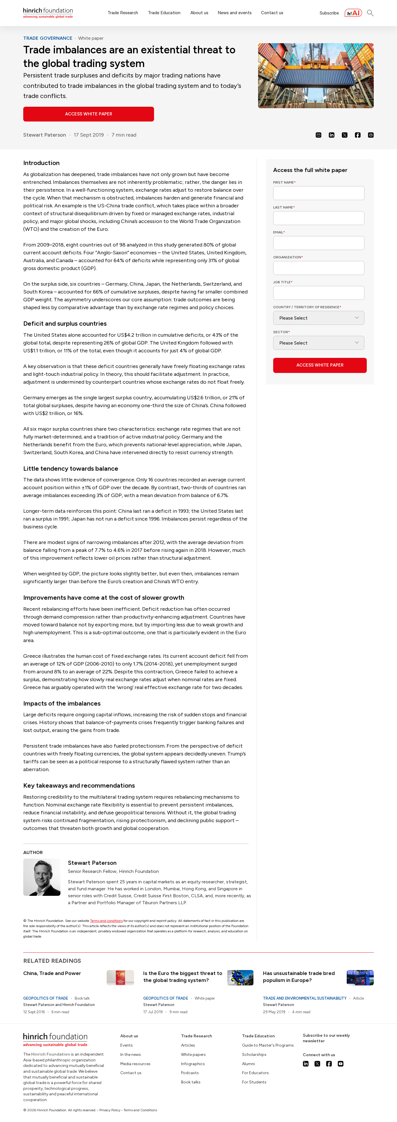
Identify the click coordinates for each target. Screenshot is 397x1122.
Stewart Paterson (44, 135)
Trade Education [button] (164, 12)
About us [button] (199, 12)
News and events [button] (235, 12)
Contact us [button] (272, 12)
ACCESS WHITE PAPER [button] (88, 114)
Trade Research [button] (123, 12)
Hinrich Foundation (78, 1005)
